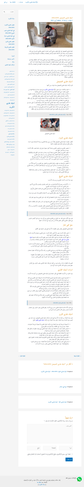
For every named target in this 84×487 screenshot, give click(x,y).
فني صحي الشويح (12, 147)
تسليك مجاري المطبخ (12, 110)
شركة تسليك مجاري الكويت (10, 136)
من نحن (5, 2)
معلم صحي (9, 149)
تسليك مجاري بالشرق (12, 113)
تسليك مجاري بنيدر (5, 115)
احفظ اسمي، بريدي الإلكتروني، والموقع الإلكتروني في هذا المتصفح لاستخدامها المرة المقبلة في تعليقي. (49, 454)
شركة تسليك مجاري (11, 134)
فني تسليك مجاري (6, 142)
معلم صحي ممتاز (12, 155)
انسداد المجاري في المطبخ (11, 87)
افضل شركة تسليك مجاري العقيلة (10, 81)
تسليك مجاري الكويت (10, 105)
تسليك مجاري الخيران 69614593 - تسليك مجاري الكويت (54, 371)
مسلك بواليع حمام (12, 149)
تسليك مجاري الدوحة (12, 92)
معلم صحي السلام (63, 387)
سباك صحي (7, 121)
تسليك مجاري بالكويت (6, 113)
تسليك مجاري (12, 89)
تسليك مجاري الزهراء (6, 92)
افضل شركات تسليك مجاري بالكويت (9, 79)
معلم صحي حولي (7, 152)
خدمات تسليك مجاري (11, 121)
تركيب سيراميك (10, 59)
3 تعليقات (70, 20)
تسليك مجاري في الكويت (11, 118)
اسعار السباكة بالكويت (11, 76)
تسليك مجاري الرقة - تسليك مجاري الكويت (57, 402)
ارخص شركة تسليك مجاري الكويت (9, 74)
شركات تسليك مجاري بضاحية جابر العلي (9, 126)
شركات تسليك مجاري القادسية (10, 123)
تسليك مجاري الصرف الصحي (11, 95)
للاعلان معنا (12, 2)
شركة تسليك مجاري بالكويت (31, 2)
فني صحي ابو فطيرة (9, 144)
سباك (13, 62)
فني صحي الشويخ (8, 147)
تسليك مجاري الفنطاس (6, 97)
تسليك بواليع (6, 87)
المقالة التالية (22, 356)
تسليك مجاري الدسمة (6, 89)
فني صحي (13, 144)
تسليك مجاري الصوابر (12, 97)
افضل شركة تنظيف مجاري (10, 84)
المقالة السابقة (77, 356)
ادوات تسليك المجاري (12, 71)
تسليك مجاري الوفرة (7, 110)
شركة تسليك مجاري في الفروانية (10, 139)
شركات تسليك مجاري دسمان (11, 128)
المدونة (13, 56)
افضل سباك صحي (6, 76)
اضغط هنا (39, 482)
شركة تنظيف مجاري (12, 141)
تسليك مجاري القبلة (12, 100)
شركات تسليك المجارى (9, 65)
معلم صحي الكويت (12, 152)
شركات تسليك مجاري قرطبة (11, 131)
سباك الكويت (11, 19)
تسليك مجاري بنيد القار (11, 115)
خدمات (21, 2)
